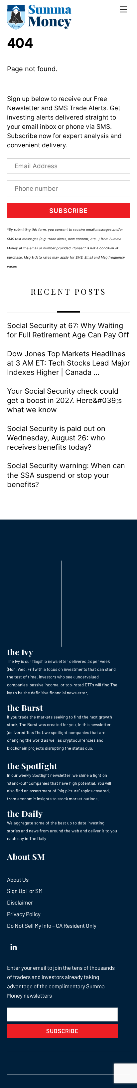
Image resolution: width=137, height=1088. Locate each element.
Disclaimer (20, 902)
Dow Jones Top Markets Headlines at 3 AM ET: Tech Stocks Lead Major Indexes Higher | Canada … (68, 363)
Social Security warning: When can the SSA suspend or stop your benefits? (66, 475)
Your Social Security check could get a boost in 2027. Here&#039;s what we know (64, 400)
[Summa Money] (39, 26)
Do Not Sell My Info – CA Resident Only (51, 925)
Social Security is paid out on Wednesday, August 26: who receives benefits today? (56, 438)
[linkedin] (13, 945)
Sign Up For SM (25, 890)
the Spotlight (32, 765)
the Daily (25, 813)
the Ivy (20, 651)
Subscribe (68, 211)
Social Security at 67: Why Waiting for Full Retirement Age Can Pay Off (68, 330)
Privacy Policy (24, 914)
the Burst (25, 707)
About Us (18, 879)
